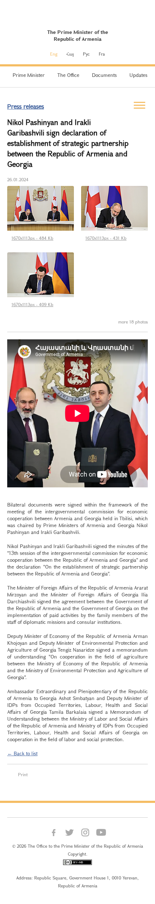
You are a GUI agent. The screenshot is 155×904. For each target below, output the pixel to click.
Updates (138, 74)
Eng (53, 54)
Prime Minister (29, 74)
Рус (86, 54)
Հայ (70, 54)
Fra (102, 54)
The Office (68, 74)
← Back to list (22, 753)
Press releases (25, 106)
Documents (104, 74)
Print (23, 774)
